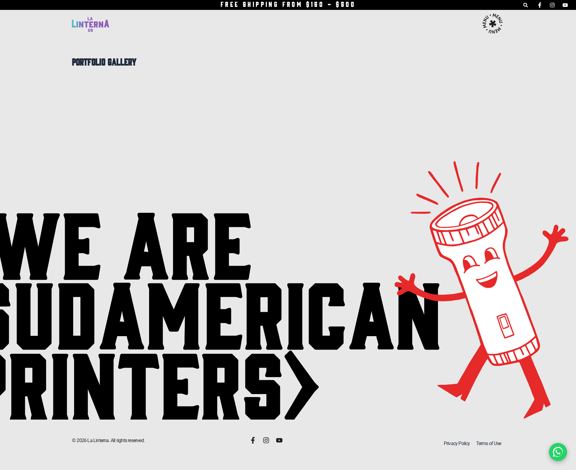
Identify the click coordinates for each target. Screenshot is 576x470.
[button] (525, 5)
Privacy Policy (457, 443)
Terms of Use (488, 443)
